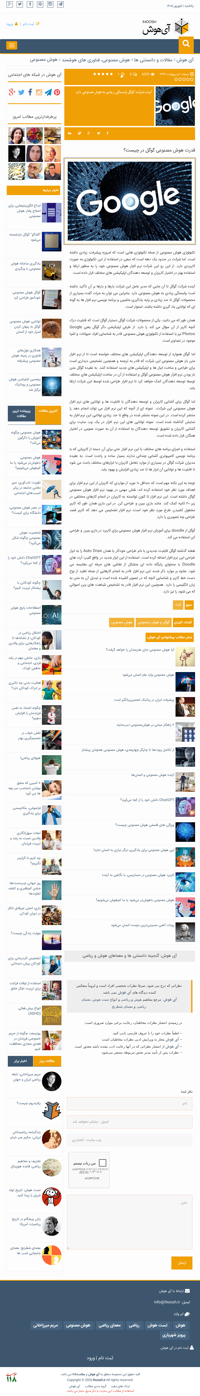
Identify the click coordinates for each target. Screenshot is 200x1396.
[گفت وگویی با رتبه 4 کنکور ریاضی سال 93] (52, 171)
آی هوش (185, 60)
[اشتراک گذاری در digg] (69, 134)
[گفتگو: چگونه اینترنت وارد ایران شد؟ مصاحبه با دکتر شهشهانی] (34, 171)
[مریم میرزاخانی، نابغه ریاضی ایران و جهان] (16, 153)
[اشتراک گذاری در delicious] (79, 134)
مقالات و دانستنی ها (153, 60)
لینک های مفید (120, 1386)
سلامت (80, 1374)
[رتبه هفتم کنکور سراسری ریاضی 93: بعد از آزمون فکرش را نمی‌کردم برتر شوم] (34, 153)
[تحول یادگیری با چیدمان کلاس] (52, 136)
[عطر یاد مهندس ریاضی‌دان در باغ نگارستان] (52, 153)
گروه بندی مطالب (95, 1386)
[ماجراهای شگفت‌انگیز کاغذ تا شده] (34, 136)
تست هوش (101, 999)
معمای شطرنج (122, 1006)
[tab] (21, 413)
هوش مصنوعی (44, 59)
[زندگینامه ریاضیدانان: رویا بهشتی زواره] (16, 136)
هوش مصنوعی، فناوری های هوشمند (96, 60)
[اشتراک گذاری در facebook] (107, 134)
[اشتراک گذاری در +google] (89, 134)
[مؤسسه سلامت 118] (11, 1377)
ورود (9, 24)
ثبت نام (28, 24)
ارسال (182, 1263)
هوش (138, 999)
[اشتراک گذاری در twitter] (98, 134)
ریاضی (125, 999)
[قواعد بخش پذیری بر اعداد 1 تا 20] (16, 171)
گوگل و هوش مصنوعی (154, 622)
